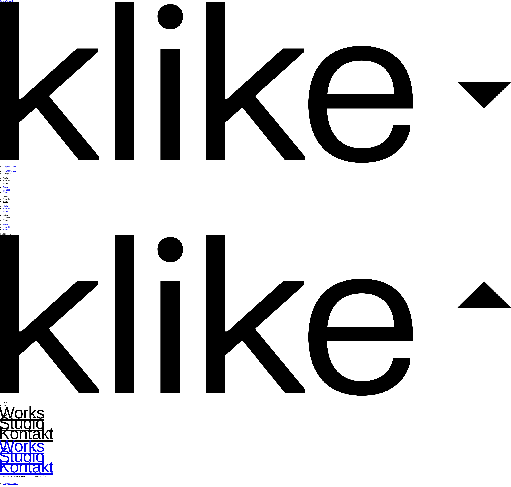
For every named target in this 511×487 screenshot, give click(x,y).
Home (5, 183)
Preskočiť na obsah (8, 1)
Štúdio (5, 178)
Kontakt (6, 180)
